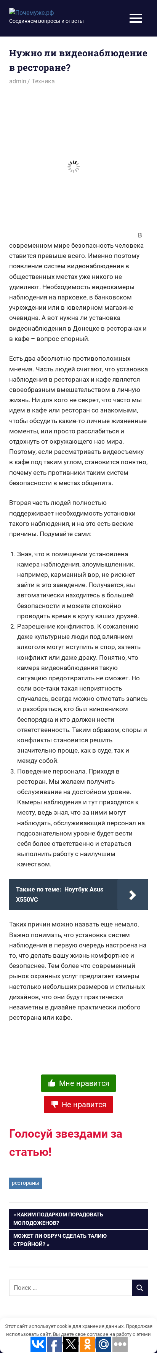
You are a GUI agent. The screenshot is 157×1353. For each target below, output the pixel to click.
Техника (43, 81)
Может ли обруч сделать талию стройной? (60, 1240)
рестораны (25, 1183)
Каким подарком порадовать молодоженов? (58, 1218)
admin (17, 81)
